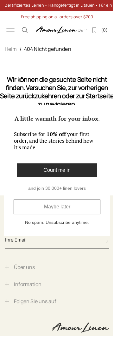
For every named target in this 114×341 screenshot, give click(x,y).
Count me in (54, 170)
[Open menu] (10, 30)
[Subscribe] (107, 241)
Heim (11, 48)
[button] (24, 30)
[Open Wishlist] (89, 30)
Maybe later (54, 207)
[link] (54, 5)
